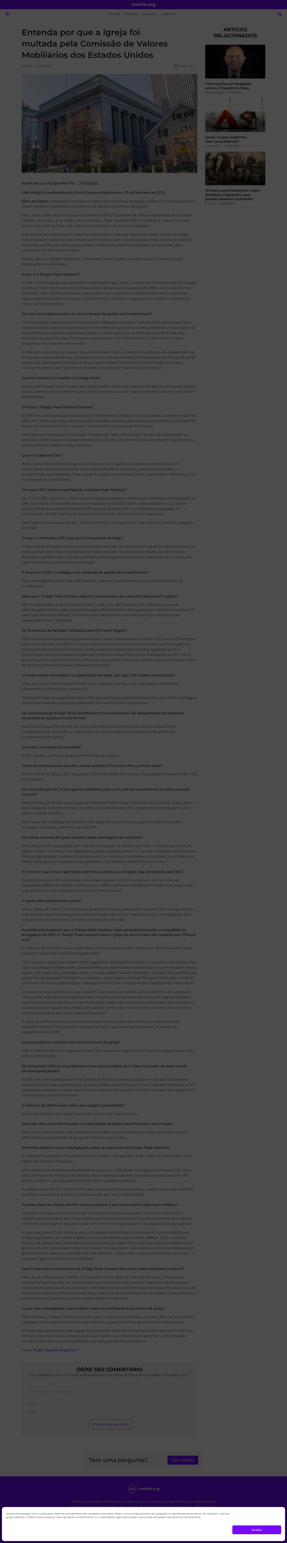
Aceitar (256, 1530)
